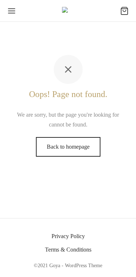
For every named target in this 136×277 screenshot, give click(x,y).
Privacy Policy (68, 236)
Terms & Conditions (68, 249)
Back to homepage (68, 147)
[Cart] (124, 11)
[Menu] (11, 10)
